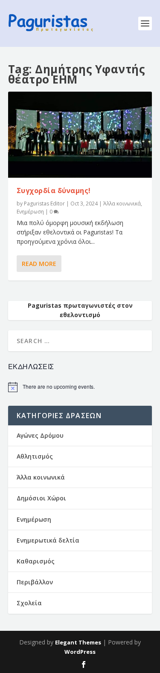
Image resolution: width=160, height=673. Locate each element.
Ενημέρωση (30, 211)
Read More (39, 264)
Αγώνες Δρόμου (40, 435)
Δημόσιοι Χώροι (41, 498)
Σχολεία (29, 603)
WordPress (80, 652)
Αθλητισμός (35, 456)
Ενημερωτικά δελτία (48, 540)
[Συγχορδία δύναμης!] (80, 135)
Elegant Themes (78, 642)
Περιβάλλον (35, 582)
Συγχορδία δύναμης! (54, 190)
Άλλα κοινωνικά (122, 203)
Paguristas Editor (44, 203)
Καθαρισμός (36, 561)
